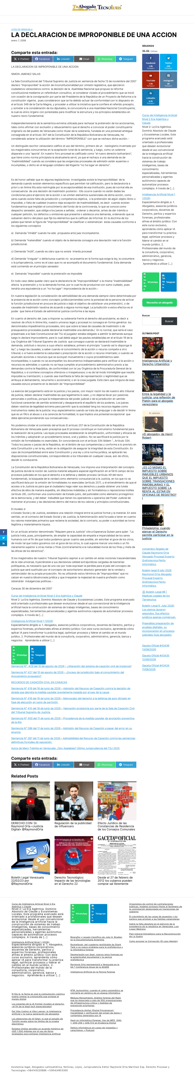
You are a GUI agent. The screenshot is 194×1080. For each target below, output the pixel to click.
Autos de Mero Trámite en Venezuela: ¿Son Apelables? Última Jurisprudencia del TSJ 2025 (65, 748)
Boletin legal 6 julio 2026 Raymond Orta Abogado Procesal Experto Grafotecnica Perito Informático (157, 578)
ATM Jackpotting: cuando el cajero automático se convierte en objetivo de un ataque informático (96, 991)
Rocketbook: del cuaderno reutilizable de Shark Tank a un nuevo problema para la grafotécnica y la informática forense (96, 947)
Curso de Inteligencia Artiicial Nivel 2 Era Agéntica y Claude (46, 595)
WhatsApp (22, 655)
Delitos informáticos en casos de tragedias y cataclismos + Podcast (94, 1028)
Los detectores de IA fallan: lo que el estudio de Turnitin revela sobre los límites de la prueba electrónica (37, 1021)
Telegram (39, 655)
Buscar (146, 315)
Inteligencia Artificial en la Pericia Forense (92, 972)
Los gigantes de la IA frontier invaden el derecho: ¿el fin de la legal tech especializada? (38, 1005)
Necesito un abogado (160, 302)
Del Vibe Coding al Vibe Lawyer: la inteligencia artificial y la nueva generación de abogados (36, 1012)
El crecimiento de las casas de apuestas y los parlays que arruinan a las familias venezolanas (154, 917)
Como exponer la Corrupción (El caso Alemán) (153, 941)
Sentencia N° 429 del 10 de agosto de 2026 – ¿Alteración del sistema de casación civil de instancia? (71, 666)
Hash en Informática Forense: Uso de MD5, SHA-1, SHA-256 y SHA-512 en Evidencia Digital (96, 1021)
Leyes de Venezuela (21, 29)
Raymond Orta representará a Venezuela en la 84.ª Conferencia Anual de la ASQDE (94, 965)
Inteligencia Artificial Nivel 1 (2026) (32, 621)
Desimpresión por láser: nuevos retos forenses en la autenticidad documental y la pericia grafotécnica (96, 957)
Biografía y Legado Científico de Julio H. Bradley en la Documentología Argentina (96, 938)
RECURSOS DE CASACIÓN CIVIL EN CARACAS (39, 682)
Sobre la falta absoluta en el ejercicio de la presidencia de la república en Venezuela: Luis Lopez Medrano (154, 926)
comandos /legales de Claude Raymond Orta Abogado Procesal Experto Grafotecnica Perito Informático (158, 556)
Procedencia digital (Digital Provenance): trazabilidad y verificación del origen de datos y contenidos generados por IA (96, 1013)
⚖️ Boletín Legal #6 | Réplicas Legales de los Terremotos (156, 595)
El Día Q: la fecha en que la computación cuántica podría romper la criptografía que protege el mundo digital (38, 996)
